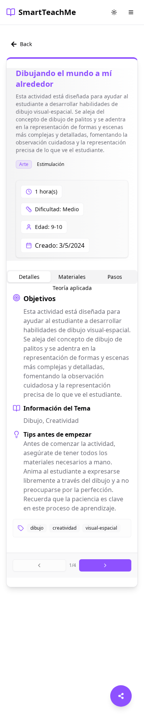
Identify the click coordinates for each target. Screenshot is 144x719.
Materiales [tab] (72, 276)
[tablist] (72, 277)
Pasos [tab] (115, 276)
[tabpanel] (72, 415)
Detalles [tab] (29, 276)
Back (26, 44)
